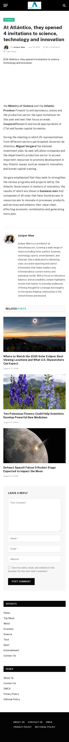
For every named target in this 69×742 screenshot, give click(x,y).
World (7, 623)
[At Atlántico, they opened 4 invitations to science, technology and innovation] (34, 78)
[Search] (64, 5)
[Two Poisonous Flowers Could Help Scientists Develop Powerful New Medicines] (34, 391)
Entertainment (11, 650)
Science (8, 634)
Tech (6, 639)
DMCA (7, 688)
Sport (7, 645)
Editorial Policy (12, 699)
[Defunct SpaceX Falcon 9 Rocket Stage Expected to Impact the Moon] (34, 445)
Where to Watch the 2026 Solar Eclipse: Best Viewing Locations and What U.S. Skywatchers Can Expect (33, 360)
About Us (9, 678)
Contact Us (10, 655)
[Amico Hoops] (34, 5)
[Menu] (5, 5)
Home (7, 613)
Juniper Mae (19, 47)
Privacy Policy (11, 694)
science (9, 20)
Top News (9, 618)
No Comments (53, 47)
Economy (8, 629)
